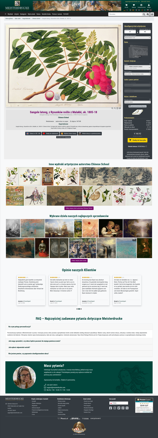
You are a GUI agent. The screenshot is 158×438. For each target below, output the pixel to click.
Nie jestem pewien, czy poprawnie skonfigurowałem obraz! (29, 354)
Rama (38, 14)
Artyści (16, 14)
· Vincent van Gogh (88, 401)
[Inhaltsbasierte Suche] (148, 14)
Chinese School (36, 18)
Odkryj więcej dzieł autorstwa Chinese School (79, 208)
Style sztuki (31, 14)
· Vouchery (60, 412)
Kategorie (23, 14)
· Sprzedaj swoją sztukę (63, 403)
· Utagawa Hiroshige (88, 410)
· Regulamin (34, 405)
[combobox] (137, 37)
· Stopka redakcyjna (36, 403)
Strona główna (9, 18)
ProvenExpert (24, 301)
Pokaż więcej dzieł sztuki (79, 260)
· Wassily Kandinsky (88, 408)
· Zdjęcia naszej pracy (62, 410)
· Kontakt (33, 401)
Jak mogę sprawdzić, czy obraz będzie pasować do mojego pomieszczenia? (34, 341)
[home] (5, 14)
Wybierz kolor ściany (69, 133)
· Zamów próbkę (61, 414)
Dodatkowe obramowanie (130, 35)
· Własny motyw (61, 401)
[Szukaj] (144, 14)
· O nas (33, 414)
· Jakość (59, 408)
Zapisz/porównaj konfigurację (138, 106)
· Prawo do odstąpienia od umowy (39, 410)
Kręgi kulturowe (26, 18)
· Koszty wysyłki (61, 405)
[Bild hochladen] (152, 14)
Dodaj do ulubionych (51, 133)
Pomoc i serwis (57, 14)
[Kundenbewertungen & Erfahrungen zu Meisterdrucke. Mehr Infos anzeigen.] (144, 405)
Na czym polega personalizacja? (20, 327)
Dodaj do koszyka (138, 140)
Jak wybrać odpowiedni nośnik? (19, 347)
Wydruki (10, 14)
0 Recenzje (67, 137)
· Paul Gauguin (87, 405)
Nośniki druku (46, 14)
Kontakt (65, 14)
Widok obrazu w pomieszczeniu (91, 133)
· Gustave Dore (87, 412)
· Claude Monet (87, 403)
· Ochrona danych (35, 408)
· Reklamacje (34, 412)
